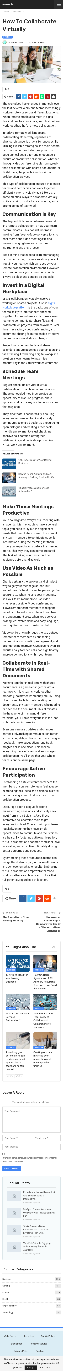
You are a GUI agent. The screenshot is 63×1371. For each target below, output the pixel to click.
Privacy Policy (21, 1351)
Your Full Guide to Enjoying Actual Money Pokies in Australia (37, 1246)
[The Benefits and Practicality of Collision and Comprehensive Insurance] (45, 1002)
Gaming (6, 1286)
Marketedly (7, 4)
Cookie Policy (48, 1336)
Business (7, 37)
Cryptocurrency (9, 1306)
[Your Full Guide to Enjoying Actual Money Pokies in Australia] (14, 1247)
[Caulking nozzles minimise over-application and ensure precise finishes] (45, 1040)
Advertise (29, 1336)
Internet (5, 1292)
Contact (40, 1351)
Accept (30, 1367)
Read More (44, 1367)
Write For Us (10, 1336)
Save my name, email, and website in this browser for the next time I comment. (30, 1160)
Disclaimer (16, 1343)
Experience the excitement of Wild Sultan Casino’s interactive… (39, 1195)
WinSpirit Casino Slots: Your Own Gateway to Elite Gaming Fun (39, 1212)
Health (5, 1299)
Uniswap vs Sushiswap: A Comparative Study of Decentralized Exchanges (48, 924)
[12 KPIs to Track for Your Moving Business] (9, 464)
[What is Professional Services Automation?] (9, 491)
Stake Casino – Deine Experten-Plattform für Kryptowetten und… (36, 1229)
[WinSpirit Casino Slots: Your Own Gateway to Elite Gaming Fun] (14, 1213)
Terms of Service (38, 1343)
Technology (7, 1312)
